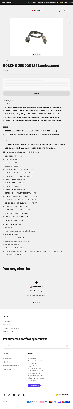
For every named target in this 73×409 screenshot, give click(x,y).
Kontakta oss (7, 321)
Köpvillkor (6, 325)
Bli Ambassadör (8, 332)
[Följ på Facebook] (4, 394)
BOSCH (5, 60)
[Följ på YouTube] (14, 394)
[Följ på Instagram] (9, 394)
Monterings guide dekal (11, 328)
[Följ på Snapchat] (23, 394)
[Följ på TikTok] (19, 394)
